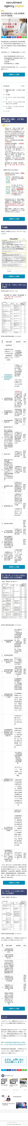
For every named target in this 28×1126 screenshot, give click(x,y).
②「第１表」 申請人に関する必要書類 (15, 98)
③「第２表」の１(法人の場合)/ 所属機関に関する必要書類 (15, 102)
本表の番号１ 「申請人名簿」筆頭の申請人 (8, 179)
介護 (2, 10)
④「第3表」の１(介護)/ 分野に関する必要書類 (15, 107)
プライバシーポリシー (13, 1122)
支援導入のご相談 (14, 74)
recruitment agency (14, 4)
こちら (21, 67)
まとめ (7, 111)
